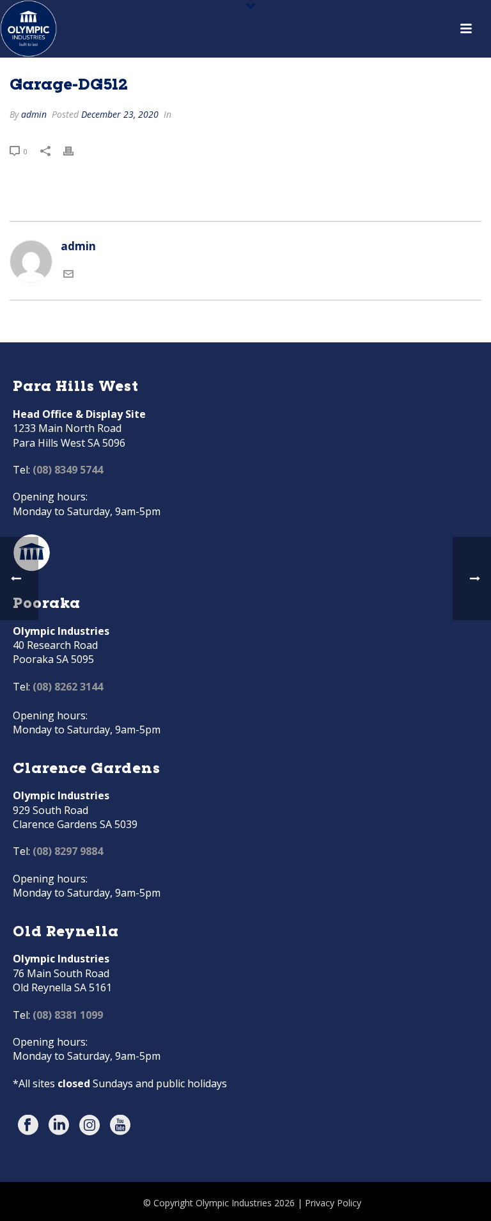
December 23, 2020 (120, 114)
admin (34, 114)
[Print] (74, 150)
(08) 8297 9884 (68, 851)
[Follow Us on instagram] (89, 1126)
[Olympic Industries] (28, 29)
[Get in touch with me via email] (68, 274)
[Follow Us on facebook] (28, 1126)
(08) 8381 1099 (68, 1015)
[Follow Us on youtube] (120, 1126)
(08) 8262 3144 (68, 687)
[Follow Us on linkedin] (59, 1126)
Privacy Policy (333, 1203)
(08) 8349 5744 (68, 470)
